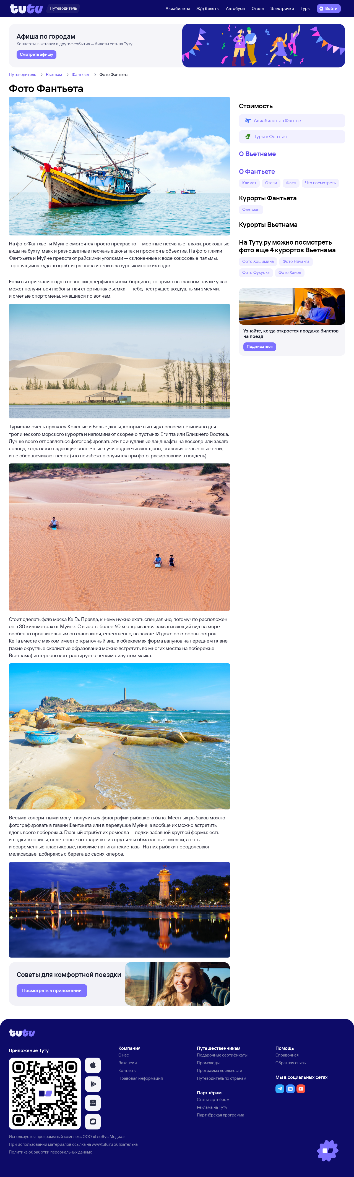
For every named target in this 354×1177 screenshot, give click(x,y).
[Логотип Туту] (26, 8)
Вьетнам (54, 74)
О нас (123, 1055)
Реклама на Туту (212, 1107)
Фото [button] (291, 182)
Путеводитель (22, 74)
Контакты (127, 1070)
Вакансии (127, 1062)
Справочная (287, 1055)
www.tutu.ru (102, 1144)
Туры (305, 8)
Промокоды (208, 1062)
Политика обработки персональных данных (50, 1152)
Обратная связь (290, 1062)
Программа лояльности (219, 1070)
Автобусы (235, 8)
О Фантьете (257, 171)
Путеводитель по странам (221, 1078)
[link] (36, 54)
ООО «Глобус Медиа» (104, 1136)
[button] (292, 120)
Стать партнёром (213, 1099)
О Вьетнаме (257, 154)
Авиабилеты (178, 8)
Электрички (282, 8)
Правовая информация (140, 1078)
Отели (258, 8)
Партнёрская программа (220, 1115)
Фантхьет (81, 74)
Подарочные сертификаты (222, 1055)
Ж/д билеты (207, 8)
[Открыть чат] (327, 1150)
